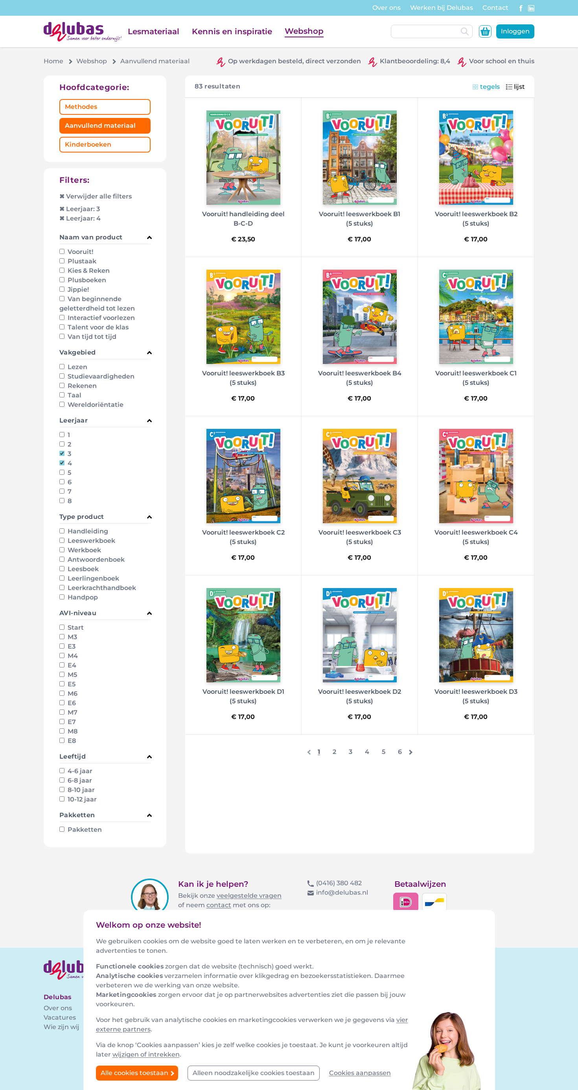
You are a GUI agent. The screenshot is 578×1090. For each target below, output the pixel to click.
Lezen (76, 367)
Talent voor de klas (97, 327)
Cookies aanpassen (360, 1073)
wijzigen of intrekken (146, 1054)
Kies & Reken (88, 270)
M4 (72, 656)
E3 (70, 646)
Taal (73, 395)
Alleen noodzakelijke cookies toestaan (254, 1073)
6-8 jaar (79, 780)
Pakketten (84, 829)
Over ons (386, 7)
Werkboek (83, 550)
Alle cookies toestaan (135, 1073)
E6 (71, 703)
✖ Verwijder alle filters (95, 196)
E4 (71, 665)
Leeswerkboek (90, 540)
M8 (71, 731)
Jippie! (77, 289)
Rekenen (81, 386)
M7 (71, 712)
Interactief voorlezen (100, 318)
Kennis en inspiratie (232, 31)
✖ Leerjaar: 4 (80, 218)
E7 (71, 722)
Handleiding (87, 531)
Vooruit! (79, 251)
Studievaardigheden (100, 376)
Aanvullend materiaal (100, 125)
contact (218, 905)
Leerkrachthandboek (101, 588)
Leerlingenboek (92, 578)
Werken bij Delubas (441, 7)
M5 (71, 674)
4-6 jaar (79, 771)
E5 (70, 684)
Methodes (81, 106)
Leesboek (82, 569)
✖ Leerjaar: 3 (79, 209)
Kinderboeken (88, 144)
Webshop (304, 31)
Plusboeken (86, 280)
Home (53, 61)
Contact (495, 7)
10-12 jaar (81, 799)
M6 (71, 693)
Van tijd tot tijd (91, 336)
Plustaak (81, 261)
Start (75, 627)
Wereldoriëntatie (94, 404)
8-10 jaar (80, 790)
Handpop (82, 597)
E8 (71, 740)
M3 (71, 637)
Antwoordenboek (95, 559)
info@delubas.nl (342, 892)
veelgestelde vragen (249, 895)
